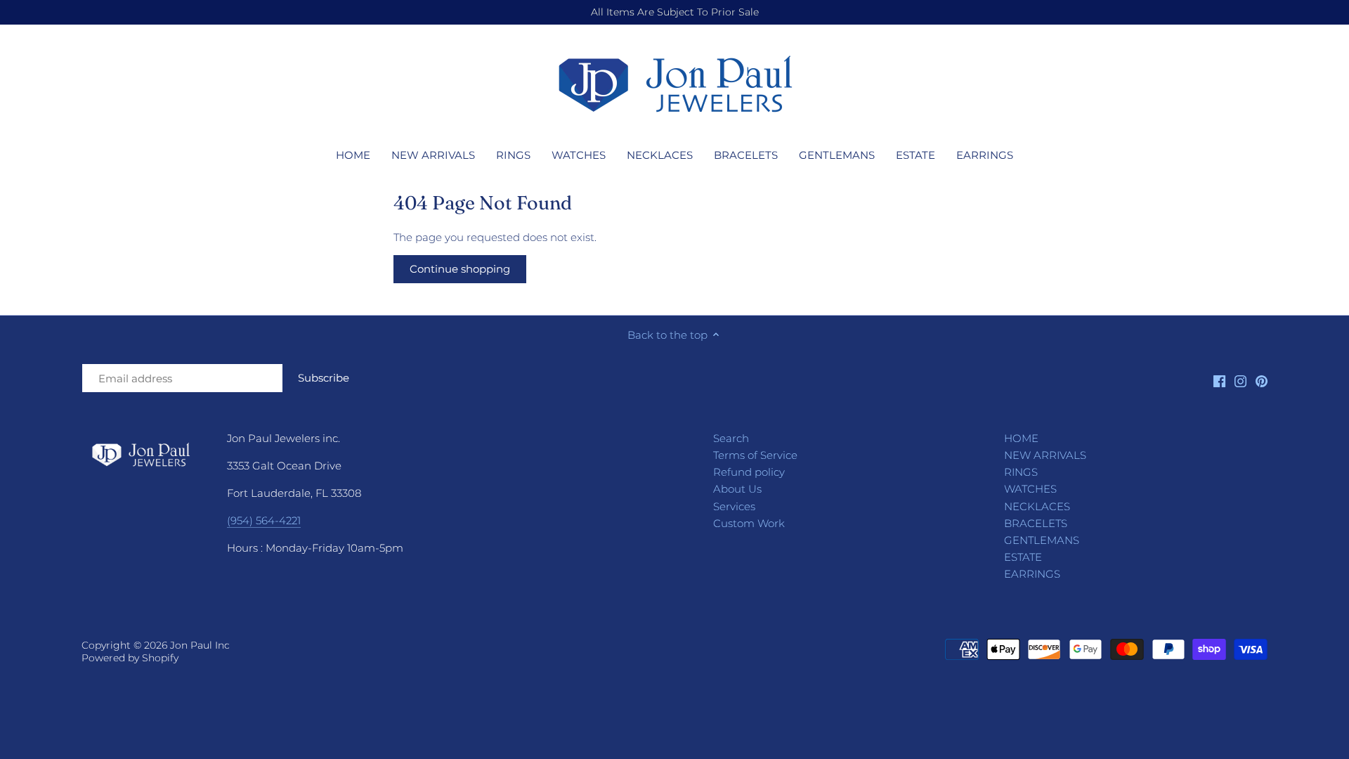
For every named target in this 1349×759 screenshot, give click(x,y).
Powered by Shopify (130, 657)
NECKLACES (1037, 506)
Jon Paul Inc (200, 645)
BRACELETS (1035, 523)
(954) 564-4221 (264, 520)
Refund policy (749, 472)
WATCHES (1030, 488)
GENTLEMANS (1041, 540)
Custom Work (749, 523)
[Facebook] (1219, 380)
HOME (1021, 438)
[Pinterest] (1261, 380)
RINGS (1021, 472)
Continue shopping (460, 268)
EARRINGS (1032, 573)
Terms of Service (755, 455)
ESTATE (1023, 557)
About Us (737, 488)
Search (731, 438)
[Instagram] (1240, 380)
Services (734, 506)
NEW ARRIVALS (1045, 455)
